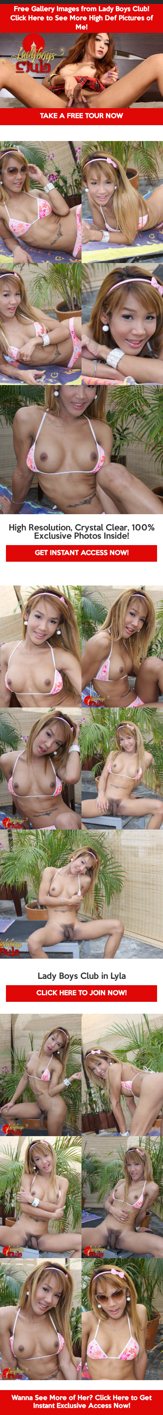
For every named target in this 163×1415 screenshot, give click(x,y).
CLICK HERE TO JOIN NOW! (81, 993)
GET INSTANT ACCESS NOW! (82, 553)
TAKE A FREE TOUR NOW (81, 116)
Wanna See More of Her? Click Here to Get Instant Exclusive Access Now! (81, 1402)
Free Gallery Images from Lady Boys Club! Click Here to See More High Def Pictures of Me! (81, 18)
